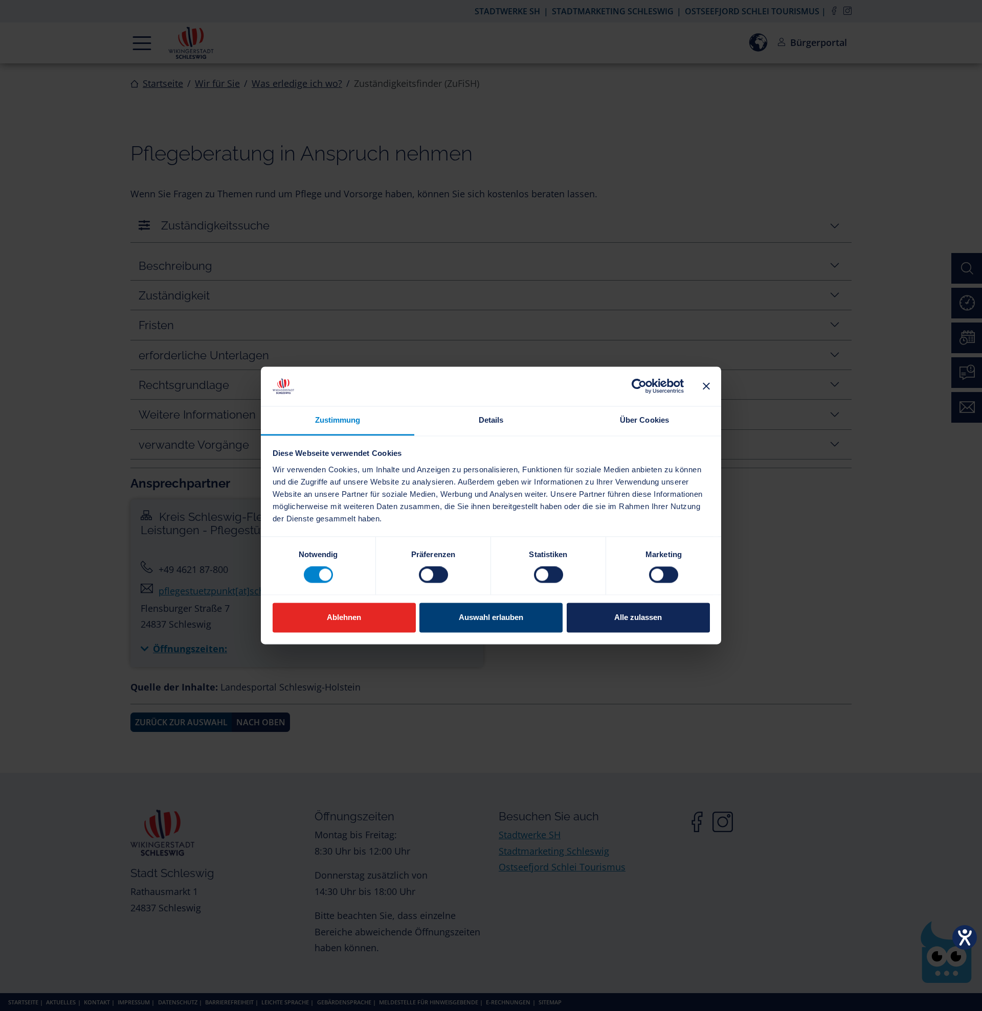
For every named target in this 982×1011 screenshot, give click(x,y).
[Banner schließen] (706, 386)
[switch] (433, 575)
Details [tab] (491, 420)
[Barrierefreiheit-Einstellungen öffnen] (964, 937)
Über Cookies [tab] (644, 420)
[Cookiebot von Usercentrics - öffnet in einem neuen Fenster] (639, 386)
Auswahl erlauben (491, 617)
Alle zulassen (638, 617)
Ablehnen (344, 617)
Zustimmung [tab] (338, 420)
